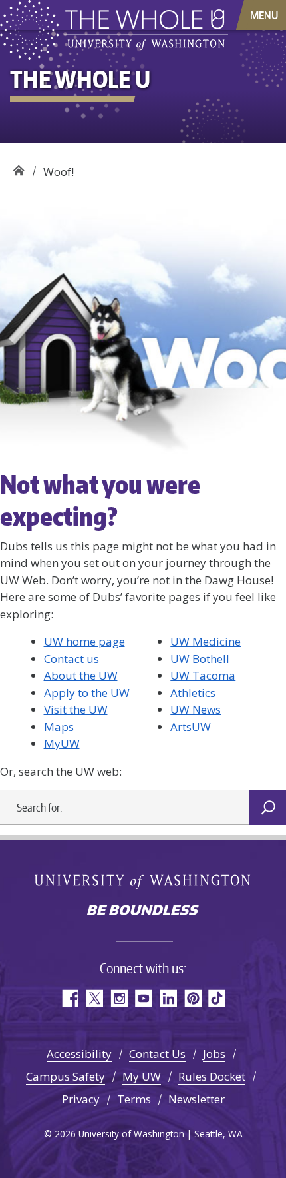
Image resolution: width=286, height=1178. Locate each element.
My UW (141, 1076)
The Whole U (18, 167)
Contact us (71, 658)
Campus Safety (65, 1076)
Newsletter (196, 1099)
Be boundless (143, 911)
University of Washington (143, 881)
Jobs (214, 1053)
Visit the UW (76, 709)
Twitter (94, 998)
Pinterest (193, 998)
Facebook (69, 998)
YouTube (143, 998)
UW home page (84, 641)
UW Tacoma (202, 675)
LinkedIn (168, 998)
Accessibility (79, 1053)
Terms (134, 1099)
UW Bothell (199, 658)
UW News (195, 709)
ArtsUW (190, 726)
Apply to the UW (87, 692)
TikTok (217, 998)
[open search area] (218, 14)
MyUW (62, 743)
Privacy (81, 1099)
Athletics (192, 692)
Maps (59, 726)
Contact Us (157, 1053)
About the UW (81, 675)
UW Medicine (205, 641)
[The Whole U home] (32, 30)
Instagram (119, 998)
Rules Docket (211, 1076)
